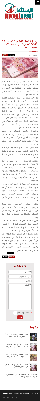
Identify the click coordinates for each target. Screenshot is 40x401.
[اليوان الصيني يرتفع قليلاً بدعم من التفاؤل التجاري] (33, 367)
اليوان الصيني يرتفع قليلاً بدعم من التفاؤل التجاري (17, 365)
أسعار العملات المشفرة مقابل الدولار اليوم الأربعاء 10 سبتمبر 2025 (21, 375)
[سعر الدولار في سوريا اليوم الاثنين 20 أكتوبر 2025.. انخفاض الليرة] (33, 357)
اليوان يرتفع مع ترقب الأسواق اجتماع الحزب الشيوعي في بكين (16, 345)
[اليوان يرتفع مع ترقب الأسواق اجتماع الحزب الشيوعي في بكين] (33, 347)
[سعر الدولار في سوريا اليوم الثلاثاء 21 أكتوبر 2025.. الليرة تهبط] (33, 337)
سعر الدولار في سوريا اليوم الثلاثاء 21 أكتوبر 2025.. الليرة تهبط (16, 335)
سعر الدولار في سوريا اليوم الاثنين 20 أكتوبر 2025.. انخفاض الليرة (16, 355)
